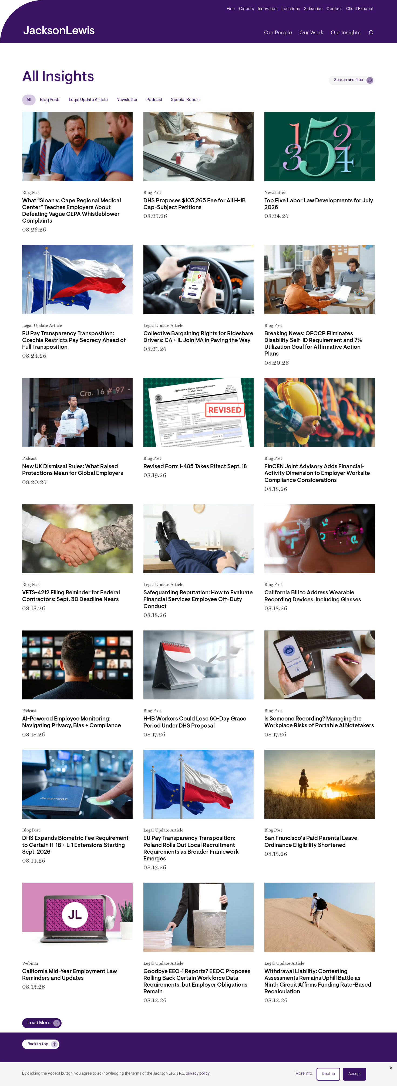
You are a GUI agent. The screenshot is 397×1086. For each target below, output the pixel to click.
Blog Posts (50, 100)
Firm (231, 9)
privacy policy (198, 1074)
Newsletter (127, 100)
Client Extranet (360, 9)
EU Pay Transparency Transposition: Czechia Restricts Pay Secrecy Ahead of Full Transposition (74, 340)
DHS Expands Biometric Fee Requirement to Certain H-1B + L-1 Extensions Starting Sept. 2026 (75, 845)
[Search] (368, 33)
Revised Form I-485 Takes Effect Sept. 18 (195, 467)
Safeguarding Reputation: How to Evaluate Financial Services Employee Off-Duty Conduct (198, 599)
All (28, 100)
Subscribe (313, 9)
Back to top (38, 1044)
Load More (39, 1023)
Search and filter (349, 80)
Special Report (185, 100)
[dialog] (198, 1074)
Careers (246, 9)
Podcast (154, 100)
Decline (328, 1074)
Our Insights (346, 33)
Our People (278, 33)
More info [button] (303, 1074)
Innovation (268, 9)
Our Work (311, 33)
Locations (291, 9)
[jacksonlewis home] (59, 28)
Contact (334, 9)
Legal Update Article (88, 100)
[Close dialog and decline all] (391, 1068)
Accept (354, 1074)
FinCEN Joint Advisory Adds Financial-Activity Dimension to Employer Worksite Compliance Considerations (317, 473)
